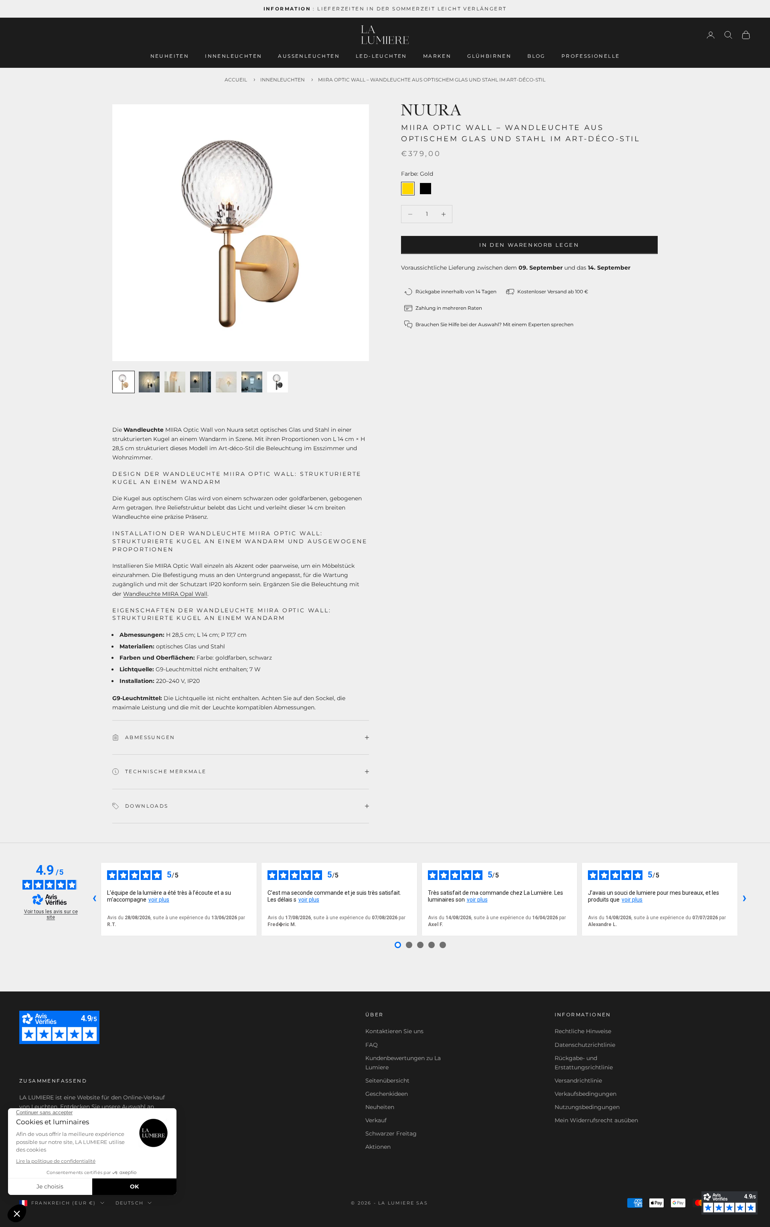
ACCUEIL (236, 80)
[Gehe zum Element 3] (175, 382)
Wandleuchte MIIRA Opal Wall (165, 593)
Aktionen (378, 1146)
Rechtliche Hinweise (583, 1031)
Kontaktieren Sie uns (394, 1031)
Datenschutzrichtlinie (585, 1044)
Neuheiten (169, 56)
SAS (422, 1203)
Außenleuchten (309, 56)
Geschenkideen (386, 1093)
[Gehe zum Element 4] (200, 382)
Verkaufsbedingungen (585, 1093)
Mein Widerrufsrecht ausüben (596, 1120)
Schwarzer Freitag (391, 1133)
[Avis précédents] (94, 899)
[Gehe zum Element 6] (252, 382)
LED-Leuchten (381, 56)
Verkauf (376, 1120)
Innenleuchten (233, 56)
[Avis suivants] (744, 899)
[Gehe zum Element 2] (149, 382)
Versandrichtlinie (578, 1080)
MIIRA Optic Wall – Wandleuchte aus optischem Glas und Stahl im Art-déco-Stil (431, 80)
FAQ (371, 1044)
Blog (536, 56)
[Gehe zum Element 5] (226, 382)
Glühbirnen (489, 56)
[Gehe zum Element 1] (123, 382)
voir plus (158, 899)
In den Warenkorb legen (529, 245)
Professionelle (590, 56)
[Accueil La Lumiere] (385, 35)
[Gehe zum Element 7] (277, 382)
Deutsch (130, 1203)
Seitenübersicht (387, 1080)
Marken (437, 56)
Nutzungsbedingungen (587, 1107)
